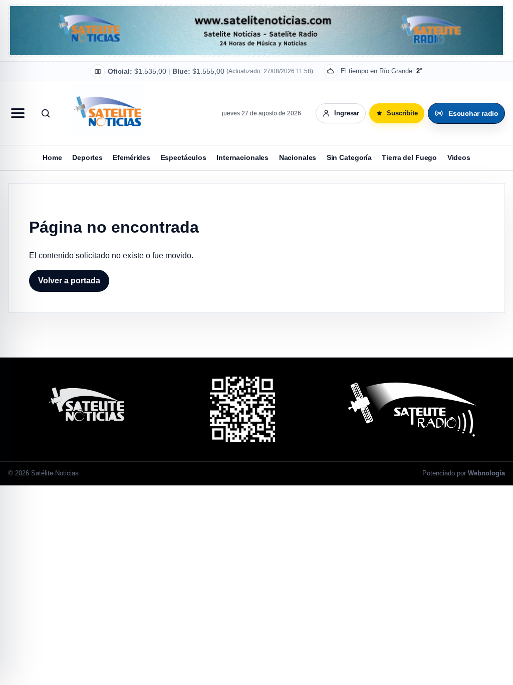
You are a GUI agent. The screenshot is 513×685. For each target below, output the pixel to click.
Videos (458, 157)
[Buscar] (45, 113)
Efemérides (131, 157)
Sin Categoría (349, 157)
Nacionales (298, 157)
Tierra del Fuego (409, 157)
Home (52, 157)
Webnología (486, 473)
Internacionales (242, 157)
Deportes (87, 157)
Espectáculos (183, 157)
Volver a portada (69, 280)
